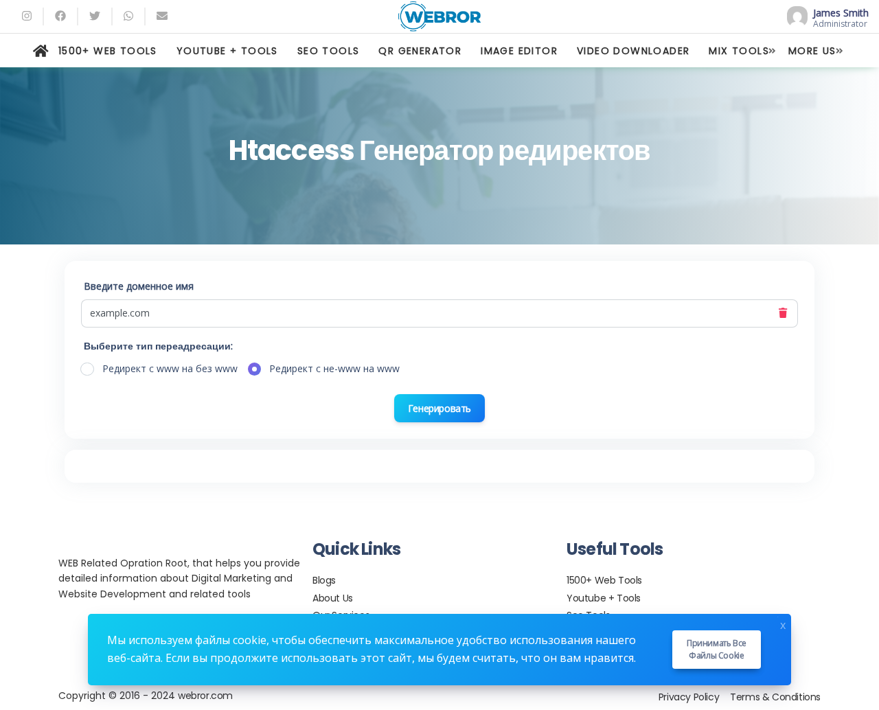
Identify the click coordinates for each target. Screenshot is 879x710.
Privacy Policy (689, 697)
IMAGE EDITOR (519, 51)
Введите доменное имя (139, 286)
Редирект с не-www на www (334, 368)
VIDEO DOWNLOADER (633, 51)
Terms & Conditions (775, 697)
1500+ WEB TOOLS (107, 51)
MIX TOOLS (739, 51)
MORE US (812, 51)
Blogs (324, 580)
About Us (332, 598)
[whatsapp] (128, 16)
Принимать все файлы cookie (716, 649)
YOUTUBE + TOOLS (227, 51)
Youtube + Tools (604, 598)
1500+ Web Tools (604, 580)
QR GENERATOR (419, 51)
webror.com (205, 695)
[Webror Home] (41, 51)
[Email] (162, 16)
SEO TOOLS (328, 51)
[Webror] (439, 16)
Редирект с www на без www (170, 368)
